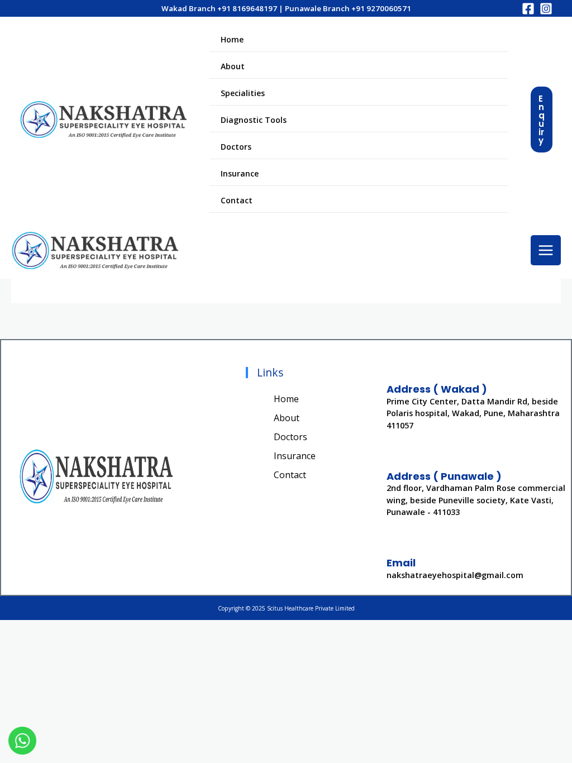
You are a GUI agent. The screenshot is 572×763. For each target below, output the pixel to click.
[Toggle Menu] (485, 92)
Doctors (236, 146)
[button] (541, 119)
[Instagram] (546, 8)
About (233, 66)
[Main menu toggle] (546, 250)
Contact (236, 200)
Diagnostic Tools (254, 120)
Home (232, 39)
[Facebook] (528, 8)
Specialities (243, 93)
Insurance (240, 173)
